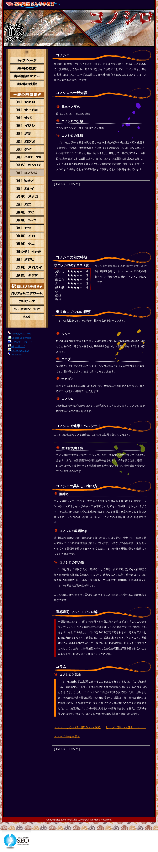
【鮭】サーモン (27, 109)
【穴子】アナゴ (27, 196)
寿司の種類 (27, 83)
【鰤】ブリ (27, 156)
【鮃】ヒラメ (27, 180)
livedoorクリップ (20, 350)
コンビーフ (27, 301)
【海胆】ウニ (27, 243)
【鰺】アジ (27, 133)
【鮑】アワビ (27, 259)
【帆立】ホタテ (27, 275)
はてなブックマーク (21, 342)
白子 (27, 316)
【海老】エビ (27, 212)
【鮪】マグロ (27, 101)
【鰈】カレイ (27, 188)
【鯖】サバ (27, 117)
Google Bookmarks (21, 338)
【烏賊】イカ (27, 235)
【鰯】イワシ (27, 125)
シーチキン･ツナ (27, 308)
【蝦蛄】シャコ (27, 220)
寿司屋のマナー (27, 75)
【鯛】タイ (27, 149)
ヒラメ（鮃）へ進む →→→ (126, 727)
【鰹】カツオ (27, 141)
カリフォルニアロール (27, 293)
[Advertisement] (86, 217)
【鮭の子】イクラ (27, 251)
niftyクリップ (18, 346)
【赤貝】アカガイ (27, 267)
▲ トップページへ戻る (67, 736)
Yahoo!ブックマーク (22, 333)
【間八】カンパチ (27, 164)
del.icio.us (16, 354)
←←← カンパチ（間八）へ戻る (78, 727)
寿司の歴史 (27, 68)
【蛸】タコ (27, 227)
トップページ (27, 60)
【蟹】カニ (27, 204)
